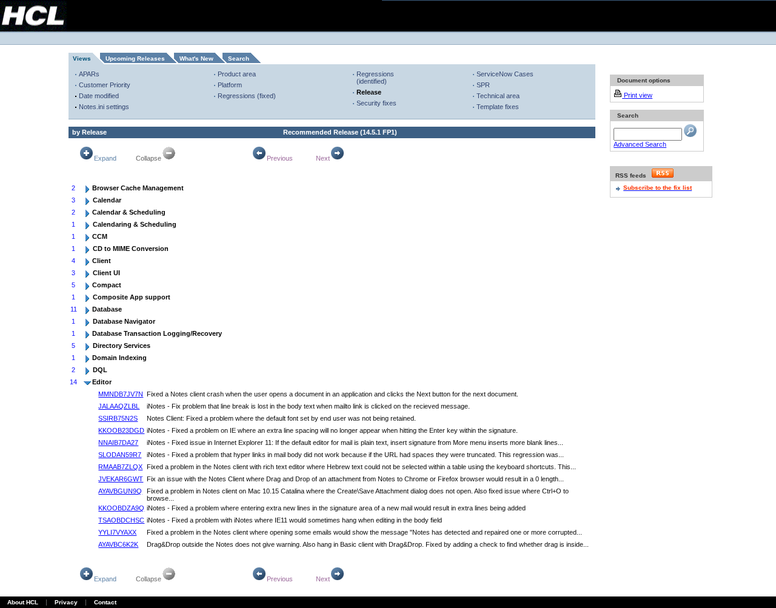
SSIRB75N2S (118, 418)
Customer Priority (104, 85)
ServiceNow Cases (505, 74)
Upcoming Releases (135, 58)
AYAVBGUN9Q (120, 491)
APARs (89, 74)
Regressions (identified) (375, 77)
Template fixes (498, 106)
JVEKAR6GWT (120, 479)
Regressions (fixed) (247, 95)
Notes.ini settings (104, 106)
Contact (105, 602)
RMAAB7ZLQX (120, 466)
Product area (237, 74)
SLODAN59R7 (119, 454)
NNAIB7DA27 (118, 442)
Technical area (498, 95)
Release (368, 92)
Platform (230, 85)
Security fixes (376, 103)
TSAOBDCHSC (121, 520)
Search (238, 58)
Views (82, 58)
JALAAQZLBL (118, 406)
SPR (483, 85)
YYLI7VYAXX (117, 532)
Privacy (66, 602)
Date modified (99, 95)
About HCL (22, 602)
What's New (196, 58)
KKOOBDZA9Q (121, 508)
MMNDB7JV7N (120, 394)
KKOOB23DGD (121, 430)
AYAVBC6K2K (118, 544)
